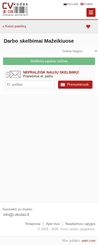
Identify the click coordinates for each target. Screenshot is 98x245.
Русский (72, 4)
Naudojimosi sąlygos (80, 224)
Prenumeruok (78, 84)
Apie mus (53, 224)
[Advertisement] (49, 148)
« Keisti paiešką (14, 26)
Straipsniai (32, 224)
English (88, 4)
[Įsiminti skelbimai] (89, 26)
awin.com (88, 240)
